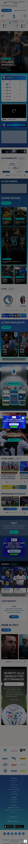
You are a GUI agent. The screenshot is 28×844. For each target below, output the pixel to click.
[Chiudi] (23, 418)
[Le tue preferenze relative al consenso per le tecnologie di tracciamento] (25, 841)
